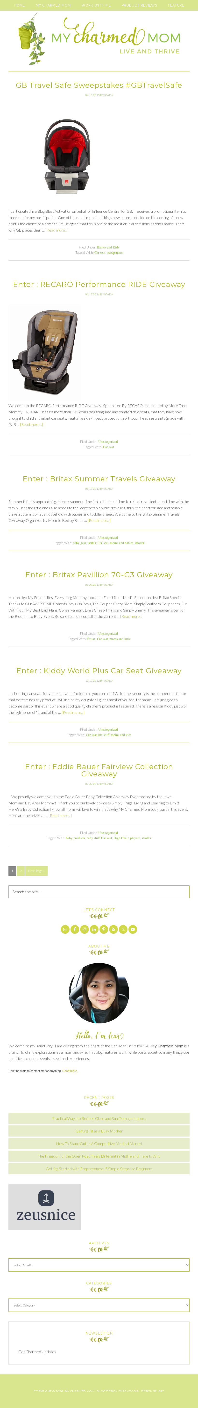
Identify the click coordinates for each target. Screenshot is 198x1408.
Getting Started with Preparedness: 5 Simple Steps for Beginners (99, 1168)
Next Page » (36, 871)
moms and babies (121, 542)
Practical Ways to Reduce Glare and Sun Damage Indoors (99, 1118)
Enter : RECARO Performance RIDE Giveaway (99, 284)
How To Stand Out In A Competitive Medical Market (99, 1143)
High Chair (121, 838)
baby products (75, 838)
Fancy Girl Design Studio (143, 1391)
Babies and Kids (108, 247)
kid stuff (103, 734)
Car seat (99, 252)
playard (135, 838)
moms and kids (119, 638)
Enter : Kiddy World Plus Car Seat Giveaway (99, 670)
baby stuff (93, 838)
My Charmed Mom (99, 41)
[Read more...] (56, 230)
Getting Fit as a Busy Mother (99, 1131)
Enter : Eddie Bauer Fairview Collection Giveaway (99, 770)
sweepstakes (115, 252)
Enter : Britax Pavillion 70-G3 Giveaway (99, 574)
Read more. (70, 1071)
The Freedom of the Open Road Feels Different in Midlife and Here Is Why (99, 1156)
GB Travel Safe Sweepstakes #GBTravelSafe (99, 85)
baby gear (79, 542)
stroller (139, 542)
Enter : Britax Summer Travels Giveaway (99, 478)
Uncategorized (108, 441)
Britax (92, 542)
